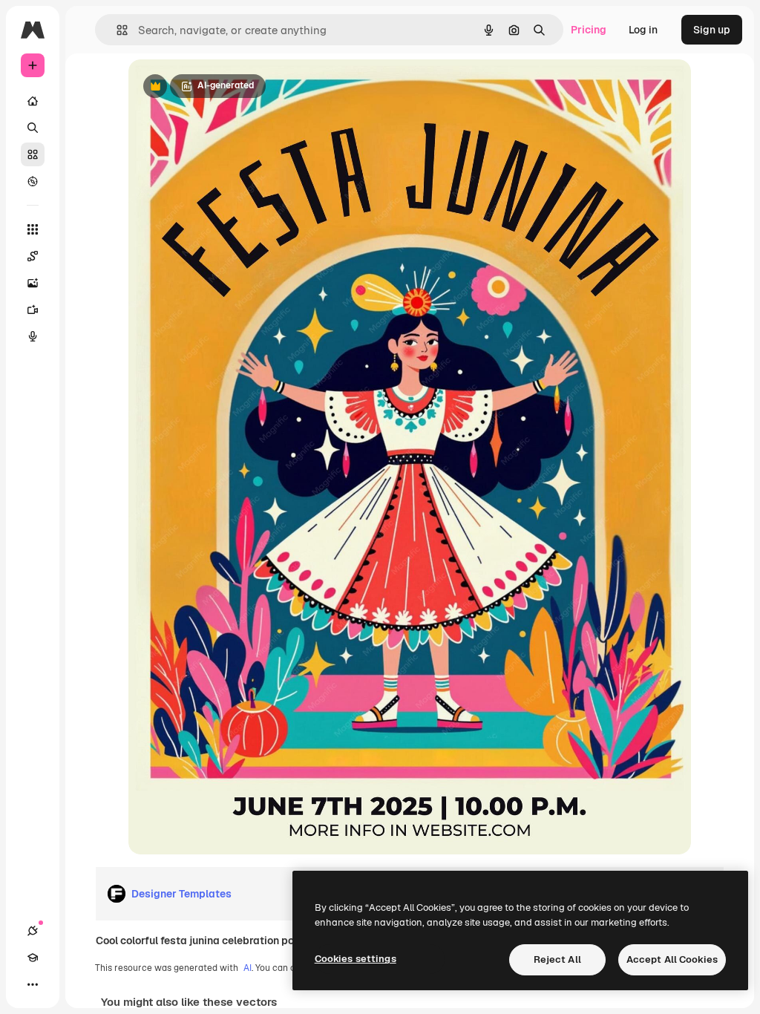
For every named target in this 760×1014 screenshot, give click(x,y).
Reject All (557, 959)
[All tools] (33, 229)
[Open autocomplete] (116, 30)
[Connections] (33, 931)
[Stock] (33, 154)
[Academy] (33, 957)
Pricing (588, 29)
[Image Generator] (33, 283)
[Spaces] (33, 256)
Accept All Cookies (672, 959)
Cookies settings (355, 958)
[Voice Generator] (33, 336)
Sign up (711, 29)
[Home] (33, 101)
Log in (643, 29)
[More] (33, 984)
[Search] (33, 128)
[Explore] (33, 181)
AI (247, 968)
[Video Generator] (33, 309)
